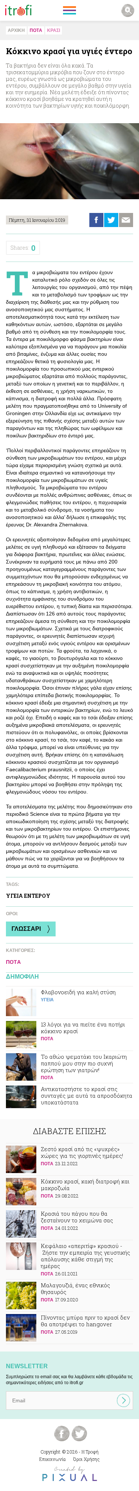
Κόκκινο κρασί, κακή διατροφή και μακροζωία (69, 1192)
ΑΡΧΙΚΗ (16, 30)
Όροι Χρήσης (86, 1459)
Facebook (96, 220)
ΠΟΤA (36, 30)
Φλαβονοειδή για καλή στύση (69, 1002)
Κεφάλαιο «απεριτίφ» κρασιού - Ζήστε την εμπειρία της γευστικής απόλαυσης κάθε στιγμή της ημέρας (69, 1259)
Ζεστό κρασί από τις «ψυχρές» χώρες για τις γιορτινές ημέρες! (69, 1159)
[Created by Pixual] (69, 1474)
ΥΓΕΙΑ (47, 999)
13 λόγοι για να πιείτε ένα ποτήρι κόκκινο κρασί (69, 1035)
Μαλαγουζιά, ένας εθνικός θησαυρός (69, 1295)
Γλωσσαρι (26, 929)
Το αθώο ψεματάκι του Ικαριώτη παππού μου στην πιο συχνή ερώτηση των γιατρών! (69, 1067)
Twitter (111, 220)
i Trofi (18, 10)
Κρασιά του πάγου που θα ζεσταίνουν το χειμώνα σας (69, 1224)
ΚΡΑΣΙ (53, 30)
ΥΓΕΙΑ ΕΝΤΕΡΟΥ (28, 895)
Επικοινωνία (52, 1459)
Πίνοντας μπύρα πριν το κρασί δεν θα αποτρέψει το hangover (69, 1328)
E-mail (126, 220)
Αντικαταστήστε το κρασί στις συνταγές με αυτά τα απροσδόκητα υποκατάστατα (69, 1099)
